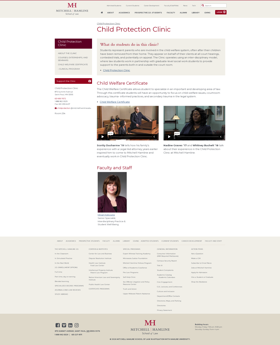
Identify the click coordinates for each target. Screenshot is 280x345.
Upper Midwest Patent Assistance (136, 294)
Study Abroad (61, 294)
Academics (124, 13)
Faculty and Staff (213, 241)
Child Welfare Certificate (73, 64)
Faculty (171, 13)
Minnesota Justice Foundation (135, 258)
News (185, 5)
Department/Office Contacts (168, 296)
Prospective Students (89, 241)
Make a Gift (196, 258)
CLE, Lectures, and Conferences (169, 287)
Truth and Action (130, 289)
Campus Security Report (167, 261)
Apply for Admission (199, 272)
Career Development (151, 5)
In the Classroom (61, 254)
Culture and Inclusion (166, 291)
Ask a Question (197, 254)
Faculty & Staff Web (171, 5)
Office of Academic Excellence (135, 268)
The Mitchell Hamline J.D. (67, 249)
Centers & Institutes (98, 249)
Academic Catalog (164, 275)
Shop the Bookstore (199, 282)
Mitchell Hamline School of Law (133, 339)
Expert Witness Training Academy (136, 254)
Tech (194, 5)
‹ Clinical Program (69, 69)
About (110, 13)
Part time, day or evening (65, 277)
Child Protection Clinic (108, 23)
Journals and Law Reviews (68, 290)
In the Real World (62, 263)
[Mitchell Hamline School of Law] (72, 9)
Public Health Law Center (99, 284)
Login (219, 12)
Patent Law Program (99, 273)
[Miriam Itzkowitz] (113, 192)
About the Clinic (67, 53)
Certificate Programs (99, 289)
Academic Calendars (167, 277)
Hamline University (180, 339)
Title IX (160, 265)
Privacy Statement (164, 310)
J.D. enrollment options (66, 267)
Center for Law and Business (100, 254)
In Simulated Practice (63, 258)
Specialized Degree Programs (69, 286)
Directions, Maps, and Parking (169, 301)
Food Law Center (97, 265)
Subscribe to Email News (201, 263)
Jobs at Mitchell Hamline (201, 268)
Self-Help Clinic (129, 277)
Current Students (132, 5)
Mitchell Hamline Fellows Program (137, 263)
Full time (58, 272)
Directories (161, 305)
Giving (207, 13)
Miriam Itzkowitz (106, 215)
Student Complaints (165, 270)
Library (195, 13)
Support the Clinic (66, 81)
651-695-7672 (60, 98)
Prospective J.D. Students (148, 13)
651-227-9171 (76, 335)
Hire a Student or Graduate (202, 277)
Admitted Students (114, 5)
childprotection (63, 108)
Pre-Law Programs (130, 272)
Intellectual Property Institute (101, 270)
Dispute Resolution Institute (100, 258)
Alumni (183, 13)
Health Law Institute (97, 263)
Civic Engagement (164, 282)
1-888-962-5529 (61, 335)
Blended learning (62, 281)
